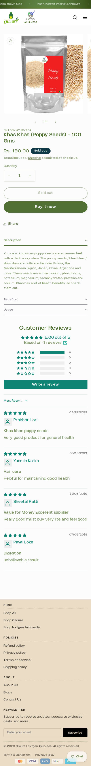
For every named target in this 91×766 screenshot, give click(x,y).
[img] (15, 413)
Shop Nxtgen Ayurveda (22, 627)
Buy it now (45, 207)
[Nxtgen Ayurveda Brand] (31, 17)
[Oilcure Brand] (11, 17)
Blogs (8, 692)
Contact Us (13, 699)
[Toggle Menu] (85, 17)
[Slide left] (35, 122)
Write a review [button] (45, 384)
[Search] (75, 17)
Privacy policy (15, 653)
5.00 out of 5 (57, 337)
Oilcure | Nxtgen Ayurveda (34, 746)
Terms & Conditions (17, 755)
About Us (11, 685)
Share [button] (13, 223)
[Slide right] (56, 122)
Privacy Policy (45, 755)
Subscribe (75, 732)
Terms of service (17, 660)
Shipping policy (15, 667)
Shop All (10, 613)
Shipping (34, 158)
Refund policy (14, 645)
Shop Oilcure (13, 620)
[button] (45, 240)
